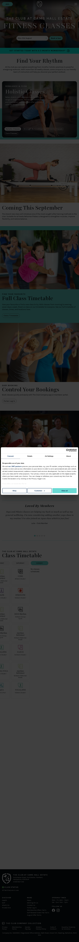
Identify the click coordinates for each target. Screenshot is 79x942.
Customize (38, 490)
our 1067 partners (15, 466)
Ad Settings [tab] (49, 456)
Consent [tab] (10, 456)
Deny (14, 490)
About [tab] (68, 456)
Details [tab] (29, 456)
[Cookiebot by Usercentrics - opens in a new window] (68, 450)
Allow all (64, 490)
